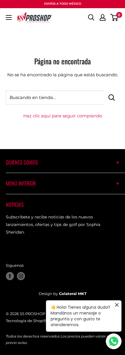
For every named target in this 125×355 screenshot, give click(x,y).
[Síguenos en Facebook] (10, 276)
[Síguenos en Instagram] (21, 276)
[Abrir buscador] (91, 17)
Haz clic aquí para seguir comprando (62, 116)
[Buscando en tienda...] (111, 98)
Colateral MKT (73, 293)
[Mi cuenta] (103, 17)
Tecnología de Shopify (26, 320)
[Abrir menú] (9, 17)
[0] (114, 17)
